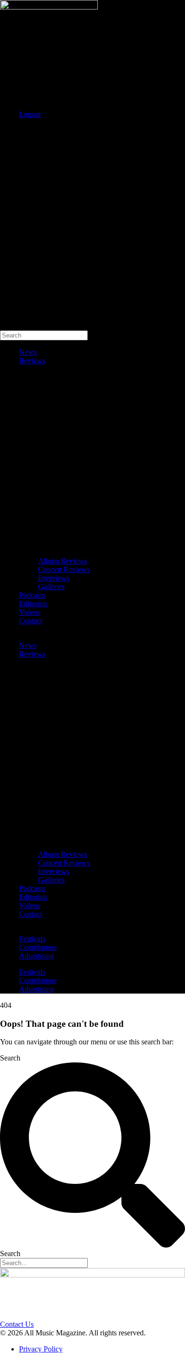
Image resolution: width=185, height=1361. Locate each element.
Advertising (36, 956)
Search (10, 130)
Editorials (33, 604)
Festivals (32, 939)
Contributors (37, 947)
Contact (30, 621)
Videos (29, 612)
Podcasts (32, 595)
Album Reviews (62, 561)
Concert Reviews (64, 569)
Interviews (53, 578)
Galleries (51, 586)
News (28, 352)
